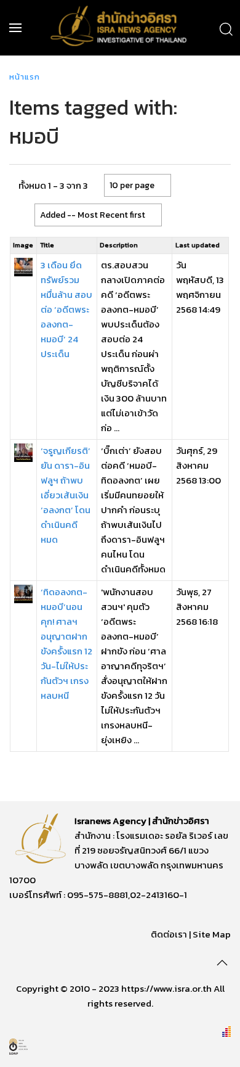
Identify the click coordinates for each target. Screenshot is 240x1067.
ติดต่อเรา (169, 934)
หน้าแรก (24, 77)
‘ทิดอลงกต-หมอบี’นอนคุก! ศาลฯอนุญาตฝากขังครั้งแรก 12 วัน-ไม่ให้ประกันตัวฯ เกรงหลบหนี (66, 643)
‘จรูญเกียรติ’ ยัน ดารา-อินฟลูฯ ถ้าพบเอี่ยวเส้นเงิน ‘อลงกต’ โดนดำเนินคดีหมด (65, 494)
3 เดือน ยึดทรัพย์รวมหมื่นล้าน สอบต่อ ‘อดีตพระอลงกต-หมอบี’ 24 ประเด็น (66, 309)
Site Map (212, 934)
